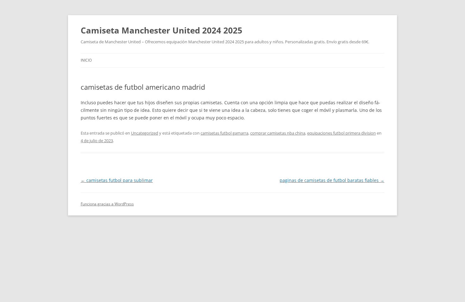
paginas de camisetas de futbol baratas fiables (332, 180)
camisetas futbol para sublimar (117, 180)
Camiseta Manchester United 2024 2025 (161, 30)
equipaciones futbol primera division (341, 133)
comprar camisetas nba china (277, 133)
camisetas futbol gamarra (224, 133)
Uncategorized (144, 133)
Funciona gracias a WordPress (107, 204)
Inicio (86, 60)
